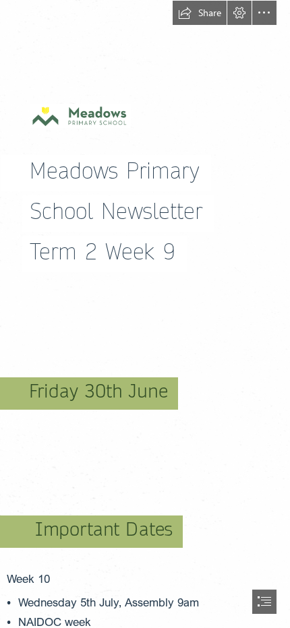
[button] (200, 13)
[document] (145, 314)
